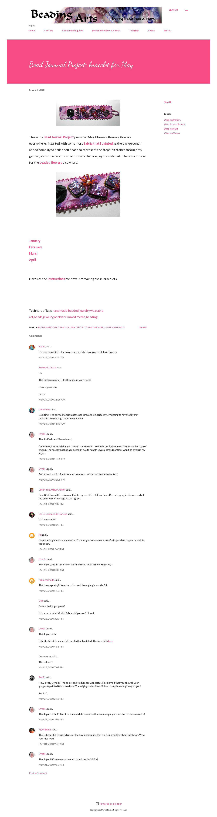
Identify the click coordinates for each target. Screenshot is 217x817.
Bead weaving (171, 128)
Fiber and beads (172, 133)
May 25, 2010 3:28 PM (51, 618)
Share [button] (167, 102)
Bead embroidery (172, 119)
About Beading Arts (72, 30)
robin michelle (46, 579)
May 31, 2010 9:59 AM (51, 764)
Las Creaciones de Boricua (53, 513)
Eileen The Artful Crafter (52, 489)
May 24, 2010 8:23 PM (51, 524)
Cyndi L (43, 433)
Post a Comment (38, 773)
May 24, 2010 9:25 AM (51, 357)
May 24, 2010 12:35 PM (52, 458)
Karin (41, 346)
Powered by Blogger (110, 803)
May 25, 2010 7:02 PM (51, 667)
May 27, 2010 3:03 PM (51, 719)
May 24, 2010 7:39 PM (51, 503)
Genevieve (44, 409)
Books (151, 30)
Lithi (41, 600)
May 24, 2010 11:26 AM (52, 399)
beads (38, 317)
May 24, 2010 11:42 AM (52, 423)
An (40, 534)
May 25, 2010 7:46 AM (51, 548)
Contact (48, 30)
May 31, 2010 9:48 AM (51, 743)
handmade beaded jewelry (71, 310)
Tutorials (134, 30)
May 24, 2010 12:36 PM (52, 479)
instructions (56, 279)
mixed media (76, 317)
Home (31, 30)
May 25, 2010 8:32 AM (51, 569)
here (110, 640)
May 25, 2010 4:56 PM (51, 646)
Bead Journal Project (174, 124)
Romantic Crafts (48, 367)
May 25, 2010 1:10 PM (51, 590)
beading (92, 317)
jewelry (48, 317)
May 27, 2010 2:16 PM (51, 698)
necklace (60, 317)
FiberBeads (45, 729)
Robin (42, 677)
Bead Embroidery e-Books (106, 30)
